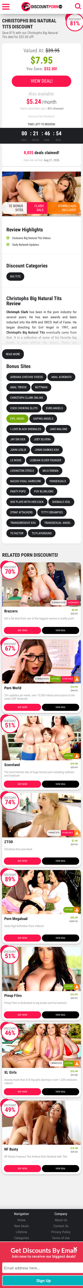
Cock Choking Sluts (23, 408)
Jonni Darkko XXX (47, 449)
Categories (21, 1238)
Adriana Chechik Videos (26, 377)
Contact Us (60, 1226)
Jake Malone (58, 429)
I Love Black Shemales (25, 429)
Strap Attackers (21, 512)
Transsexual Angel (57, 522)
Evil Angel (17, 418)
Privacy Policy (60, 1232)
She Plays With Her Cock (27, 502)
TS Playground (42, 533)
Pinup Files (13, 996)
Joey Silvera (42, 439)
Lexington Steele (22, 470)
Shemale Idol (61, 502)
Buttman (41, 387)
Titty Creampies (52, 512)
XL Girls (10, 1072)
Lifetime (21, 1232)
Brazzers (11, 611)
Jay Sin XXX (17, 439)
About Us (61, 1220)
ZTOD (8, 842)
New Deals (21, 1226)
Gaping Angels (43, 418)
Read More (13, 354)
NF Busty (11, 1149)
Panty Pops (18, 491)
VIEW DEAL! (42, 81)
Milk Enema (51, 470)
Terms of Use (61, 1238)
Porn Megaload (15, 919)
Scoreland (12, 765)
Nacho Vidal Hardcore (25, 481)
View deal (61, 630)
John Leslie (18, 449)
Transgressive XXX (23, 522)
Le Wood (15, 460)
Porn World (12, 688)
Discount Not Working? (41, 116)
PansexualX (58, 481)
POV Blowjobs (43, 491)
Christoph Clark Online (26, 397)
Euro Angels (54, 408)
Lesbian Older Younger (45, 460)
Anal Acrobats (61, 377)
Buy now (22, 630)
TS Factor (16, 533)
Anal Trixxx (18, 387)
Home (21, 1220)
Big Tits (15, 276)
